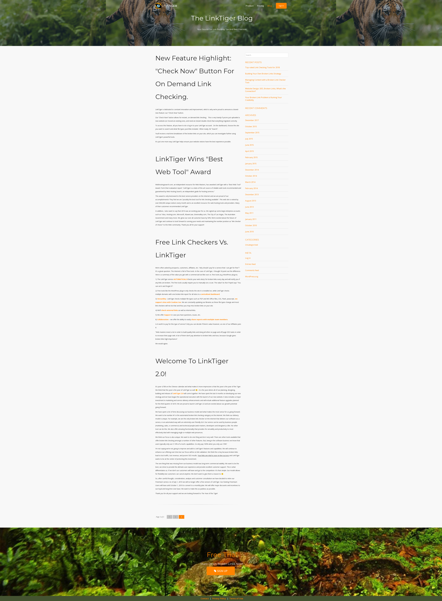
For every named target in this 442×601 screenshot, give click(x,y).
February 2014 (251, 188)
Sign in (281, 6)
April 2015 (249, 151)
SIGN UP (221, 571)
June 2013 (249, 207)
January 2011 (250, 219)
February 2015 (251, 157)
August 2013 (250, 200)
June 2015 (249, 145)
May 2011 (249, 213)
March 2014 (250, 182)
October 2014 (251, 176)
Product (250, 5)
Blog (269, 5)
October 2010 (251, 225)
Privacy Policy (219, 598)
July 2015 (249, 139)
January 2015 (250, 163)
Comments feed (252, 270)
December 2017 (252, 120)
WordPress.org (251, 276)
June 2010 (249, 231)
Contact (205, 598)
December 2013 (252, 194)
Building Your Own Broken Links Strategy (263, 73)
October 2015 (251, 126)
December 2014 (252, 170)
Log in (248, 258)
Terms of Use (236, 598)
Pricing (260, 5)
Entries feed (250, 264)
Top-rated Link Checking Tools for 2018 (262, 67)
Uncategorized (251, 245)
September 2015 (252, 132)
